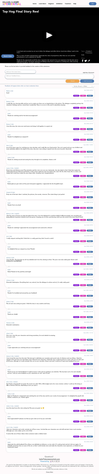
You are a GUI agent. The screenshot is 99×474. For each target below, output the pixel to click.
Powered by (45, 461)
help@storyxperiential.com (49, 459)
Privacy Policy (49, 472)
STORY (10, 2)
